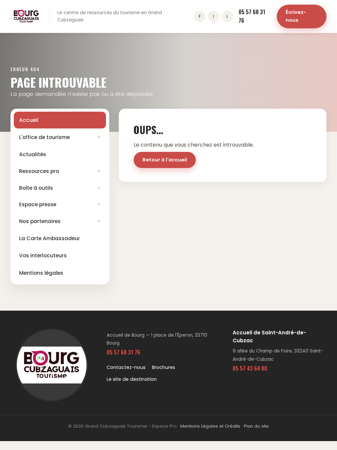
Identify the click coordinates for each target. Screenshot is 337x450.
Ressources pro (60, 171)
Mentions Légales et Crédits (210, 426)
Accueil (28, 120)
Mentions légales (41, 272)
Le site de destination (132, 379)
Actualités (32, 154)
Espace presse (60, 204)
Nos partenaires (60, 221)
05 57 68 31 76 (252, 16)
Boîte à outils (60, 187)
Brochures (163, 367)
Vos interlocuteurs (43, 255)
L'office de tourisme (60, 137)
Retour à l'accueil (165, 159)
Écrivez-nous (296, 16)
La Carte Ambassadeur (49, 238)
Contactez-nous (126, 367)
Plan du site (256, 426)
